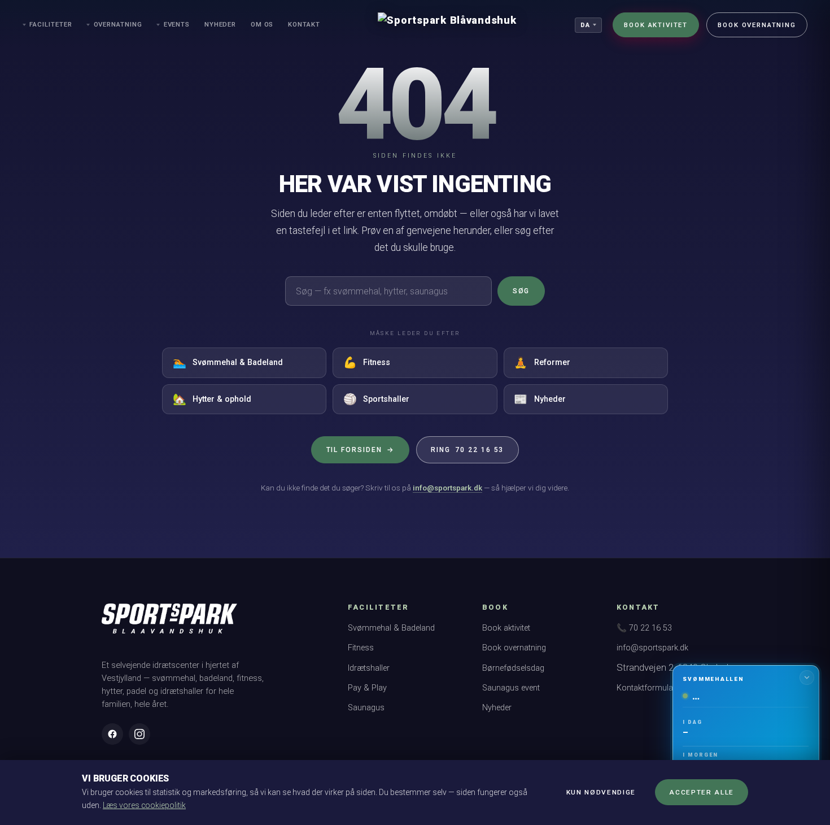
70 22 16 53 (467, 450)
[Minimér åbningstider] (807, 677)
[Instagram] (139, 734)
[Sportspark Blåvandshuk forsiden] (169, 623)
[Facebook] (112, 734)
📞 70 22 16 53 (644, 628)
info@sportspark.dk (447, 487)
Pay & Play (367, 688)
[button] (746, 739)
